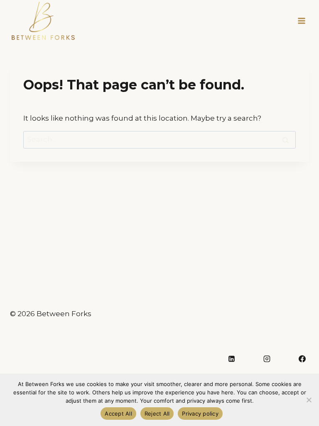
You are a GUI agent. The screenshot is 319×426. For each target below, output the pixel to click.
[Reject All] (308, 400)
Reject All (157, 413)
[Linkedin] (231, 359)
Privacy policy (200, 413)
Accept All (118, 413)
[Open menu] (301, 20)
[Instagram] (267, 359)
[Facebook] (302, 359)
